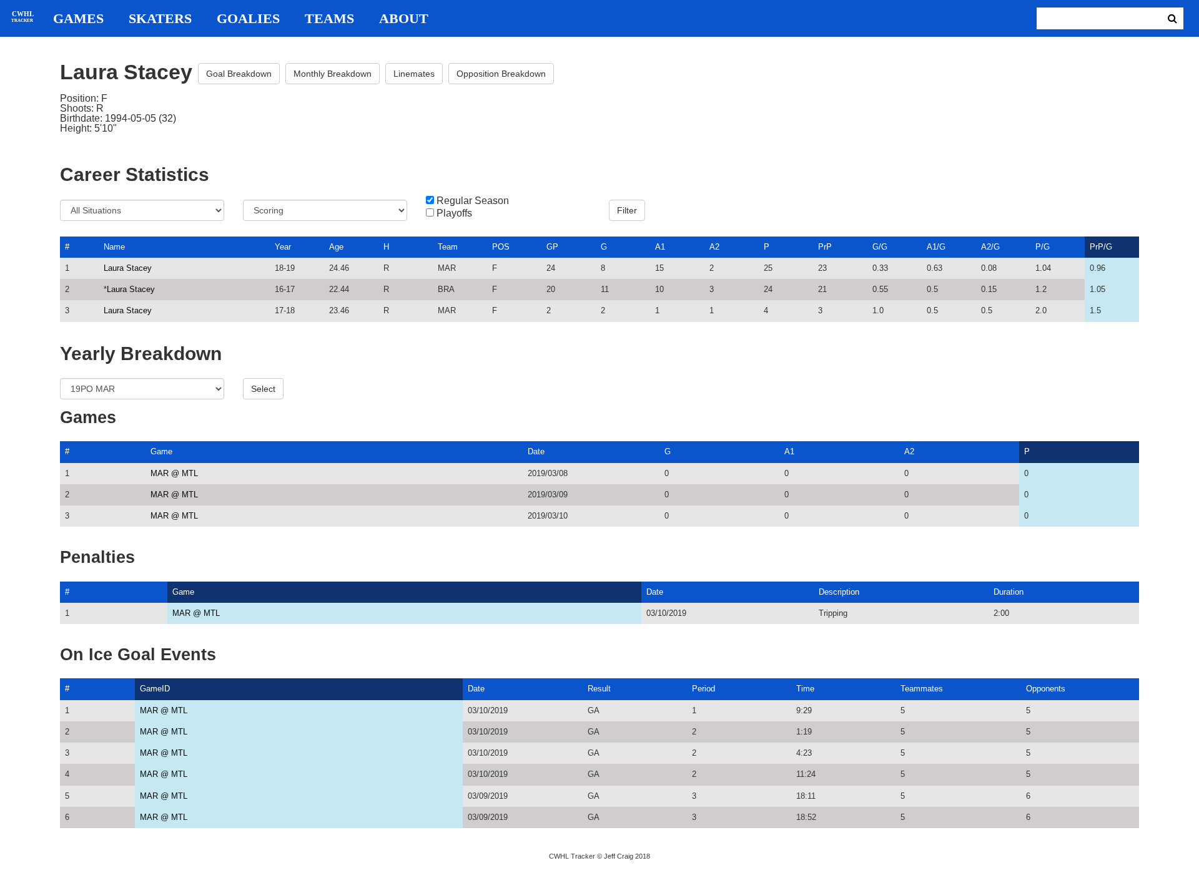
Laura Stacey (128, 268)
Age (336, 246)
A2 (714, 246)
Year (283, 246)
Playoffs (454, 213)
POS (501, 246)
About (403, 19)
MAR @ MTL (174, 473)
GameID (155, 688)
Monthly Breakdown (333, 74)
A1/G (936, 246)
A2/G (990, 246)
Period (703, 688)
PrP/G (1101, 246)
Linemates (414, 74)
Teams (329, 19)
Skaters (160, 19)
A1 (660, 246)
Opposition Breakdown (501, 74)
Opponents (1045, 688)
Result (599, 688)
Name (114, 246)
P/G (1042, 246)
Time (805, 688)
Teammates (921, 688)
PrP (825, 246)
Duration (1009, 592)
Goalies (248, 19)
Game (161, 451)
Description (839, 592)
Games (78, 19)
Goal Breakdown (239, 74)
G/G (879, 246)
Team (448, 246)
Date (536, 451)
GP (552, 246)
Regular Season (473, 201)
